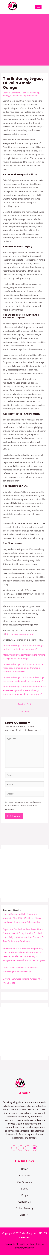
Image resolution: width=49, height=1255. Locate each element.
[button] (24, 1214)
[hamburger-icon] (38, 7)
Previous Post (24, 704)
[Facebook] (14, 1148)
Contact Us (24, 1201)
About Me (24, 1175)
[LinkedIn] (27, 1148)
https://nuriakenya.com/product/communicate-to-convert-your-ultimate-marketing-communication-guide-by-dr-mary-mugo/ (24, 690)
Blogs (24, 1195)
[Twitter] (21, 1148)
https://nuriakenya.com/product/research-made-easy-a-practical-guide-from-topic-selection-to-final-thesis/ (23, 668)
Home (24, 1169)
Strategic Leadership (12, 95)
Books (24, 1188)
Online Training (24, 1208)
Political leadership (30, 92)
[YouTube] (34, 1148)
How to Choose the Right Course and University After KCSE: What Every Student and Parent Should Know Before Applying (22, 918)
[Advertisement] (24, 39)
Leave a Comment (11, 92)
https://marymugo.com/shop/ (19, 634)
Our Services (24, 1182)
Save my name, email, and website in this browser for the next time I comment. (23, 805)
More (22, 1214)
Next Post (24, 711)
